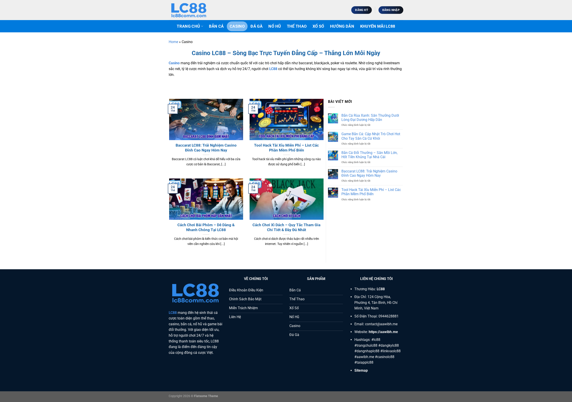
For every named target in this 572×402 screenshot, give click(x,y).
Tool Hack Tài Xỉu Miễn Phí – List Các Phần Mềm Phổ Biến (286, 147)
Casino (237, 26)
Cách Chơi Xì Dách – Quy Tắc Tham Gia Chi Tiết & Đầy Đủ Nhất (286, 227)
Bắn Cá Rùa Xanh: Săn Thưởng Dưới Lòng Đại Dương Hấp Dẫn (370, 117)
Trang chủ (188, 26)
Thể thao (297, 26)
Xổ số (318, 26)
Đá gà (256, 26)
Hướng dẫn (342, 26)
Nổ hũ (274, 26)
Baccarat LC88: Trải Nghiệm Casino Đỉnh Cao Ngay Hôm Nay (206, 147)
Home (173, 42)
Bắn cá (216, 26)
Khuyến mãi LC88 (377, 26)
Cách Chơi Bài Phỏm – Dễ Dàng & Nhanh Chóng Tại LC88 (206, 227)
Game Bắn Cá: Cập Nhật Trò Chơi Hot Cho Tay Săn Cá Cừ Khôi (370, 136)
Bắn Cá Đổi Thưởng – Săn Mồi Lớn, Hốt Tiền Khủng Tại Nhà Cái (369, 155)
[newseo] (191, 10)
